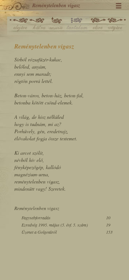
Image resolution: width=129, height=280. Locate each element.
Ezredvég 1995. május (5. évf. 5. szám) (55, 225)
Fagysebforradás (36, 217)
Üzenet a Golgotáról (39, 232)
